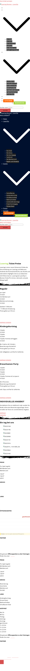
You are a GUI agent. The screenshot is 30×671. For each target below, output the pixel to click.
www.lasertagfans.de (6, 544)
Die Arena (9, 41)
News (4, 8)
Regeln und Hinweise (12, 50)
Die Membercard (11, 48)
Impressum (3, 657)
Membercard (4, 490)
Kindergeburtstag (11, 84)
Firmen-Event (10, 94)
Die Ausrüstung (11, 43)
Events (5, 52)
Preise (5, 96)
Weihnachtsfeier (5, 505)
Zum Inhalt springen (6, 1)
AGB (14, 659)
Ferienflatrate (10, 81)
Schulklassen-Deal (5, 507)
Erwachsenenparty (12, 92)
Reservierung (4, 486)
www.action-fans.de (6, 546)
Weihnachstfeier (11, 88)
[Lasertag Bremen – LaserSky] (9, 4)
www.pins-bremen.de (6, 550)
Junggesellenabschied (12, 90)
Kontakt (5, 98)
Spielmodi (9, 46)
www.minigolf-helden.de (7, 542)
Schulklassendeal (11, 86)
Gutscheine (3, 488)
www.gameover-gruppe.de (8, 548)
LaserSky (5, 10)
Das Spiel (9, 39)
